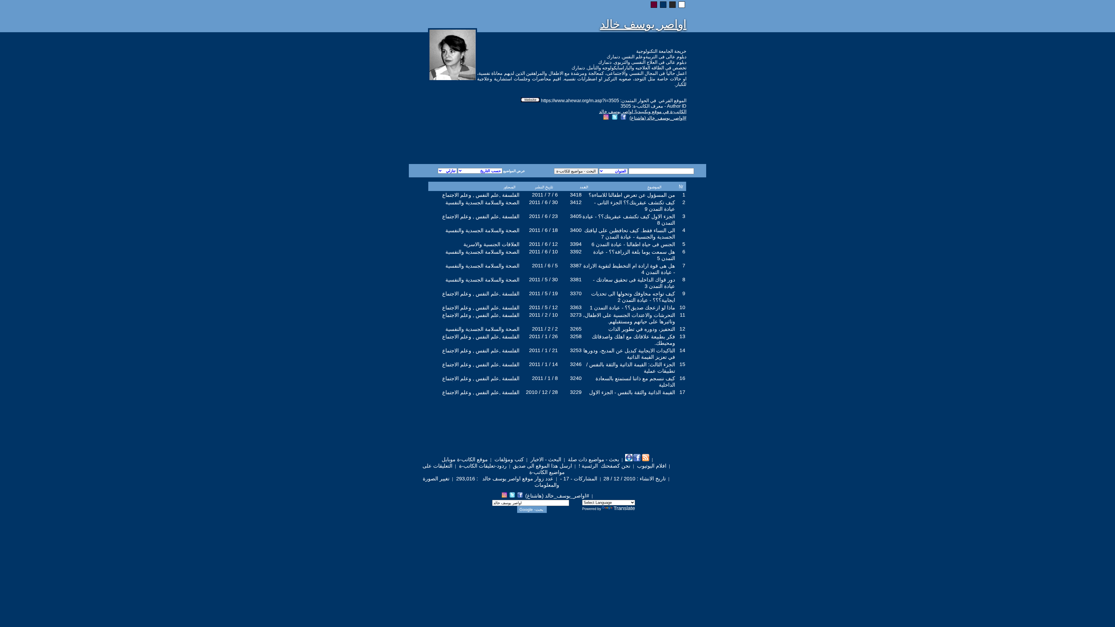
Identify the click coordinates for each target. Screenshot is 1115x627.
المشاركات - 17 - (578, 479)
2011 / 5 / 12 (543, 307)
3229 (576, 392)
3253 (576, 350)
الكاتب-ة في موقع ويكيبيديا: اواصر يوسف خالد (642, 111)
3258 (576, 336)
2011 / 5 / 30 (543, 279)
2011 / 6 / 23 (543, 216)
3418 (576, 195)
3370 (576, 293)
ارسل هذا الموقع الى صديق (542, 466)
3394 (576, 244)
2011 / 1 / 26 (543, 336)
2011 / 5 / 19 (543, 293)
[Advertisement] (487, 143)
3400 (576, 230)
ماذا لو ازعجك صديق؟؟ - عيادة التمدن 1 (632, 308)
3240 (576, 378)
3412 (576, 202)
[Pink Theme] (654, 4)
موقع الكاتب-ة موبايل (465, 459)
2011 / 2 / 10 (543, 315)
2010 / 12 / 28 (542, 392)
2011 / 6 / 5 (545, 266)
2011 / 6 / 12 (543, 244)
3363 (576, 307)
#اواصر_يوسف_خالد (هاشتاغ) (658, 118)
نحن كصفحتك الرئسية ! (603, 466)
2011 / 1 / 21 (543, 350)
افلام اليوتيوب (651, 466)
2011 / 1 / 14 (543, 364)
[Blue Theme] (663, 4)
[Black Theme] (672, 4)
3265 (576, 329)
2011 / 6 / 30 (543, 202)
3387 (576, 266)
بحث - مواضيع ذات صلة (593, 459)
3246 (576, 364)
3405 (576, 216)
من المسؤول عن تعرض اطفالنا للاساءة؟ (632, 195)
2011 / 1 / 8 (545, 378)
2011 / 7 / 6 (545, 195)
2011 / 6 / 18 (543, 230)
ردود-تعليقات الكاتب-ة (482, 466)
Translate (624, 508)
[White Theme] (682, 4)
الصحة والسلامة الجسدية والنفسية (482, 203)
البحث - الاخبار (545, 459)
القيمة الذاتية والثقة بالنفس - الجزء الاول (632, 392)
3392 (576, 252)
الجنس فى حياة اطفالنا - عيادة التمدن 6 (633, 244)
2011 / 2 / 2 (545, 329)
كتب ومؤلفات (508, 459)
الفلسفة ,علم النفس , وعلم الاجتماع (480, 195)
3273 (576, 315)
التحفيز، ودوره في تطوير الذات (641, 329)
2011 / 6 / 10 (543, 252)
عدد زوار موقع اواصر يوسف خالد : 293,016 (504, 479)
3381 (576, 279)
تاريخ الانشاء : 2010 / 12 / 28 (634, 479)
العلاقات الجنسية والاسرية (491, 244)
